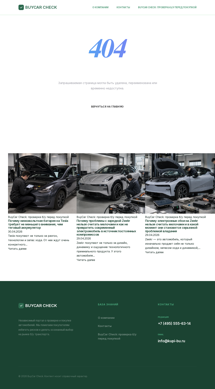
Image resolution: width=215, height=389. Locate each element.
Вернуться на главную (107, 106)
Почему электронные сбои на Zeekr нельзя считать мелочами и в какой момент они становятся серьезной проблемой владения (171, 226)
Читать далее (17, 248)
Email (161, 334)
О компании (100, 7)
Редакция (163, 317)
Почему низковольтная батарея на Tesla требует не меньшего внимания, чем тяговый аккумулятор (38, 224)
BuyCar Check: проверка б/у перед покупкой (167, 7)
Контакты (123, 7)
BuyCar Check (41, 7)
